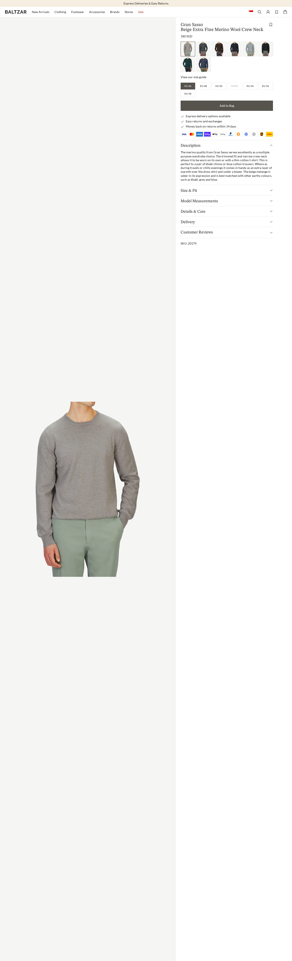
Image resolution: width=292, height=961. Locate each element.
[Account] (268, 12)
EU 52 (234, 86)
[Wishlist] (276, 12)
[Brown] (219, 49)
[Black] (265, 49)
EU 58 (187, 93)
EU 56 (265, 86)
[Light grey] (250, 49)
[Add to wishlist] (271, 24)
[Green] (188, 64)
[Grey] (203, 49)
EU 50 (218, 86)
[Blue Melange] (203, 64)
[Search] (259, 12)
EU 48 (203, 86)
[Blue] (234, 49)
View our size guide (193, 77)
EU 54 (250, 86)
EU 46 (187, 86)
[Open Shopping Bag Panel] (285, 12)
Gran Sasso (192, 24)
